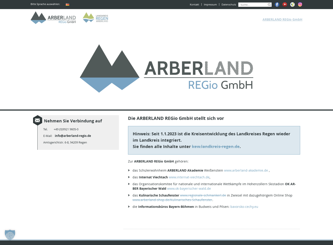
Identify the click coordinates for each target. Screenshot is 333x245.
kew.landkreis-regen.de (216, 146)
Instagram (300, 4)
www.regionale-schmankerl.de (203, 195)
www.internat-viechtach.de (189, 177)
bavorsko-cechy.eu (244, 206)
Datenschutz (229, 4)
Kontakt (194, 4)
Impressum (210, 4)
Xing (292, 4)
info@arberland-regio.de (73, 136)
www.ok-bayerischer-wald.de (189, 188)
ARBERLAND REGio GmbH (53, 17)
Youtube (284, 4)
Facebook (277, 4)
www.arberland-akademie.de (246, 170)
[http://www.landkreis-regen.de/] (96, 17)
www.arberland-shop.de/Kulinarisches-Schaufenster (172, 200)
